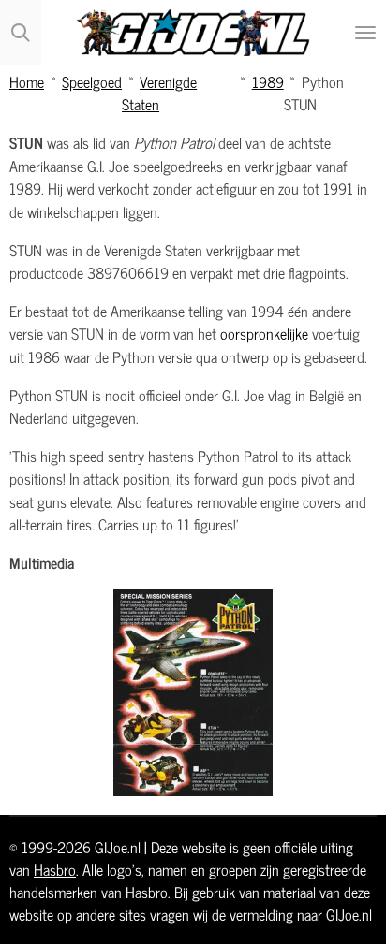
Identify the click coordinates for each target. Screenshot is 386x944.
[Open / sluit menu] (365, 32)
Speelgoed (92, 81)
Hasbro (55, 869)
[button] (360, 606)
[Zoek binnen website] (20, 32)
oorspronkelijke (264, 332)
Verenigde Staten (159, 92)
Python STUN (314, 92)
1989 (268, 81)
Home (26, 81)
